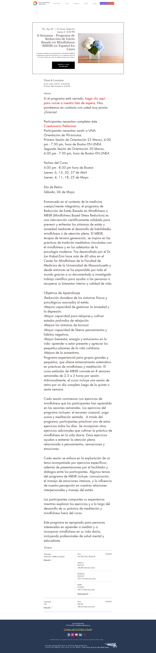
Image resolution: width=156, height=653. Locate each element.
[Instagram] (72, 634)
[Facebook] (68, 634)
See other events (63, 66)
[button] (67, 3)
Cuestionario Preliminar (60, 126)
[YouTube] (76, 634)
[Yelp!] (84, 634)
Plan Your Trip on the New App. (95, 647)
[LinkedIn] (80, 634)
